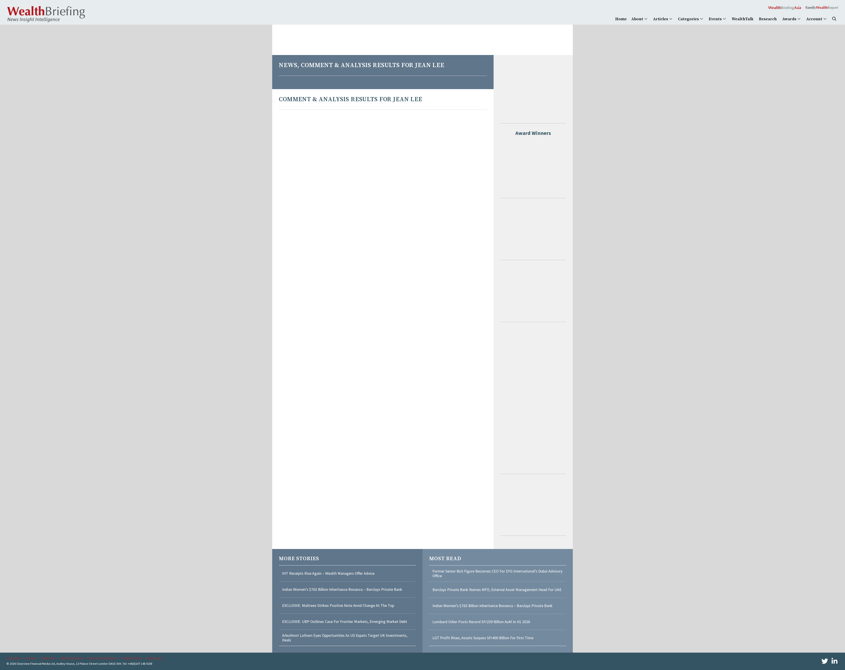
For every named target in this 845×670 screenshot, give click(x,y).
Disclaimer (154, 658)
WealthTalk (742, 19)
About (637, 19)
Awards (789, 19)
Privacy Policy (131, 658)
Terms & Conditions (102, 658)
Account (814, 19)
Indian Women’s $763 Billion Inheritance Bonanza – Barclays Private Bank (342, 589)
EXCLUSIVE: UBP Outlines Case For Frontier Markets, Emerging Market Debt (344, 621)
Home (621, 19)
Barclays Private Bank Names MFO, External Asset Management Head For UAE (497, 589)
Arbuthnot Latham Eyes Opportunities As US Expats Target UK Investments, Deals (344, 638)
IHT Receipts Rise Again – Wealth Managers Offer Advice (328, 573)
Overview (13, 658)
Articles (661, 19)
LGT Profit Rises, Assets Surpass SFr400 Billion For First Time (483, 637)
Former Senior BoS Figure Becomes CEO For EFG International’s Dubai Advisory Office (497, 573)
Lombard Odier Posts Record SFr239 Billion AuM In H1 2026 (481, 621)
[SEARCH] (834, 19)
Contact (31, 658)
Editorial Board (71, 658)
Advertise (48, 658)
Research (768, 19)
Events (716, 19)
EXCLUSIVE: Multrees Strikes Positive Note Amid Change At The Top (338, 605)
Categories (689, 19)
